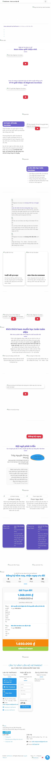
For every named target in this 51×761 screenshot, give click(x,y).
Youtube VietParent (9, 710)
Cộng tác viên (9, 741)
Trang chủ (8, 737)
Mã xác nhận (23, 700)
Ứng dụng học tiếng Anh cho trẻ (13, 739)
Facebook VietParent (10, 707)
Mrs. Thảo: (8, 681)
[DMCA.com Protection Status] (7, 732)
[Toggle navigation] (45, 1)
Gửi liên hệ (25, 707)
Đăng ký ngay (34, 436)
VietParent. (9, 756)
